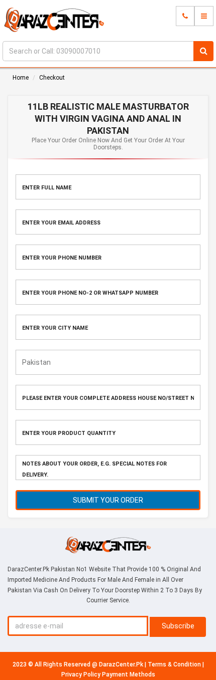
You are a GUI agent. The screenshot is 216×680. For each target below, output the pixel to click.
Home (21, 77)
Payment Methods (128, 674)
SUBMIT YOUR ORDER (108, 500)
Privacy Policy (81, 674)
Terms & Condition (175, 664)
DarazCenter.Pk (122, 664)
